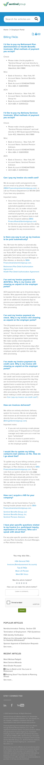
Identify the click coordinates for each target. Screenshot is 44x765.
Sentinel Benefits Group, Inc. (15, 514)
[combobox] (18, 19)
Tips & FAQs (22, 568)
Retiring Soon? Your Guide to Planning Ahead (20, 675)
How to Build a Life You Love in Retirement (17, 670)
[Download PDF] (33, 34)
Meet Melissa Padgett (12, 659)
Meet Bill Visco (22, 574)
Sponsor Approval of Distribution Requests (21, 643)
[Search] (36, 19)
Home (6, 30)
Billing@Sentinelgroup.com (15, 421)
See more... (8, 647)
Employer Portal (17, 30)
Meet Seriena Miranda (12, 662)
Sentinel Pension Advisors (14, 517)
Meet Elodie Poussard (12, 666)
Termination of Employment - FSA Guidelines (22, 632)
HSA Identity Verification (14, 635)
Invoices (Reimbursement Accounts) (22, 564)
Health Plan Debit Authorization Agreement (21, 272)
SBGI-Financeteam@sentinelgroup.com (20, 188)
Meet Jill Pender (22, 571)
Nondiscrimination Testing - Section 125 (20, 628)
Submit (22, 610)
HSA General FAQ (22, 561)
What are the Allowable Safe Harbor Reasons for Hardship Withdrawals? (22, 639)
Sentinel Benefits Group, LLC (15, 512)
